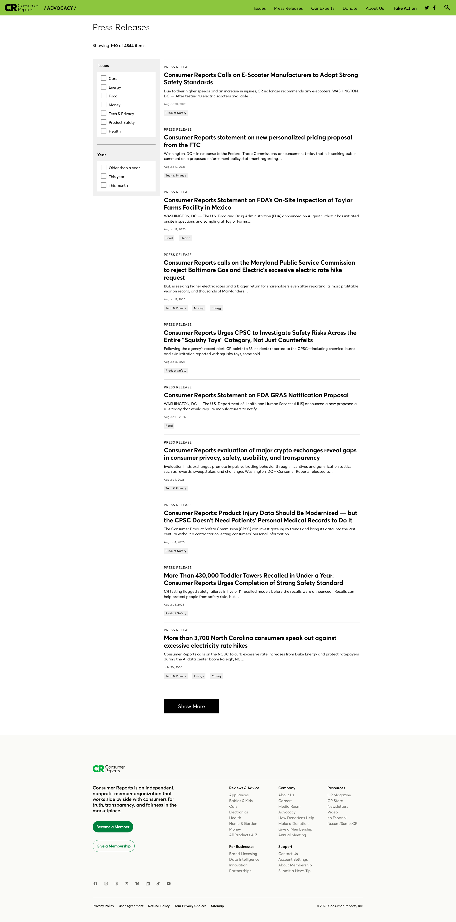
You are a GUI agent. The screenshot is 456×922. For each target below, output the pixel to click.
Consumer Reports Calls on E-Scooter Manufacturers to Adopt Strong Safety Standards (261, 78)
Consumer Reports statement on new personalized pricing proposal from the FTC (258, 141)
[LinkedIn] (148, 884)
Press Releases (288, 8)
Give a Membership (114, 846)
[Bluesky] (137, 884)
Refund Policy (159, 906)
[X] (127, 884)
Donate (350, 8)
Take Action (405, 8)
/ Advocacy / (60, 8)
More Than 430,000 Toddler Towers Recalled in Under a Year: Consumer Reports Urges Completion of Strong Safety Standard (253, 579)
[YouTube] (168, 884)
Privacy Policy (103, 906)
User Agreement (131, 906)
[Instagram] (106, 884)
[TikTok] (158, 884)
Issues (260, 8)
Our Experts (322, 8)
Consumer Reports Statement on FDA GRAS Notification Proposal (256, 395)
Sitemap (217, 906)
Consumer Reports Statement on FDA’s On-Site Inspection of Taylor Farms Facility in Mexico (258, 203)
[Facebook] (95, 884)
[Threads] (116, 884)
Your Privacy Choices (190, 906)
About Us (375, 8)
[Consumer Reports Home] (111, 769)
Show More (191, 706)
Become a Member (112, 826)
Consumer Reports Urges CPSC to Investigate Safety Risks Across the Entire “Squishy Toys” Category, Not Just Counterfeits (260, 336)
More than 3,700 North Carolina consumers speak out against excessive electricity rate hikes (250, 641)
